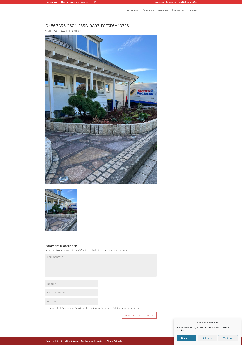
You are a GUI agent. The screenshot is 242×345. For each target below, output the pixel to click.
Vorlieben (228, 338)
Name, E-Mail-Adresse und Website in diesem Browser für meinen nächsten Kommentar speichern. (96, 308)
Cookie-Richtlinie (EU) (188, 2)
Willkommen (133, 10)
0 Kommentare (74, 30)
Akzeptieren (186, 338)
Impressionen (178, 10)
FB (50, 30)
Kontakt (193, 10)
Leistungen (163, 10)
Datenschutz (171, 2)
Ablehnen (207, 338)
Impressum (159, 2)
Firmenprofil (148, 10)
